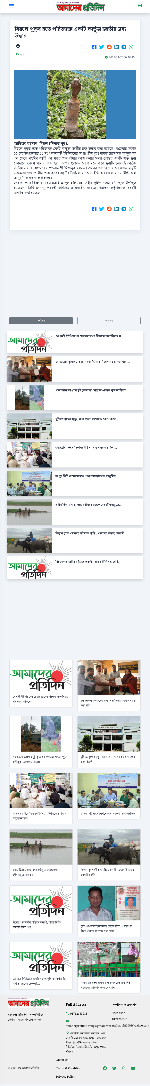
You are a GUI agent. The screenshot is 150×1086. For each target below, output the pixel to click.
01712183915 (78, 1013)
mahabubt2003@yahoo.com (130, 1025)
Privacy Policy (65, 1076)
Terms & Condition (68, 1068)
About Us (62, 1060)
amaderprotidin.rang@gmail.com (88, 1026)
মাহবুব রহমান (119, 1012)
